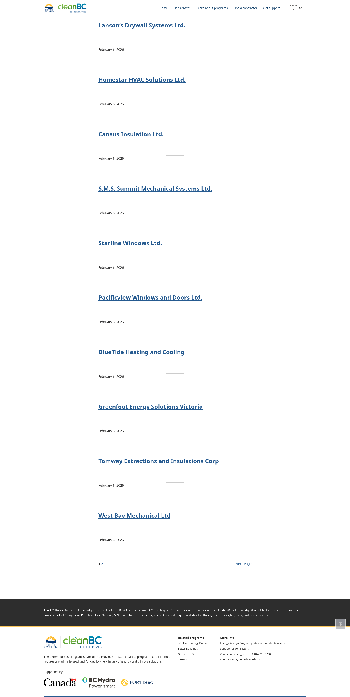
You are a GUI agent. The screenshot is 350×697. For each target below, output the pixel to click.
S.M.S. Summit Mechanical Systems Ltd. (155, 188)
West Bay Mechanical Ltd (134, 515)
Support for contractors (234, 648)
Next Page (244, 563)
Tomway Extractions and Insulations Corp (158, 461)
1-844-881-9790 (261, 654)
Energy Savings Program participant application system (254, 643)
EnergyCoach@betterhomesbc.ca (240, 659)
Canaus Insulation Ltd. (131, 134)
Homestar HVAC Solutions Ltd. (142, 79)
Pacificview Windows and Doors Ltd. (150, 297)
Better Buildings (188, 648)
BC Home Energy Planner (193, 643)
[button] (340, 624)
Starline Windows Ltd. (130, 243)
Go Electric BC (186, 654)
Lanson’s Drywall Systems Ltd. (141, 25)
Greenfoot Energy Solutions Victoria (150, 406)
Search (293, 8)
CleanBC (183, 659)
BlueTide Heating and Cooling (141, 352)
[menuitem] (163, 8)
